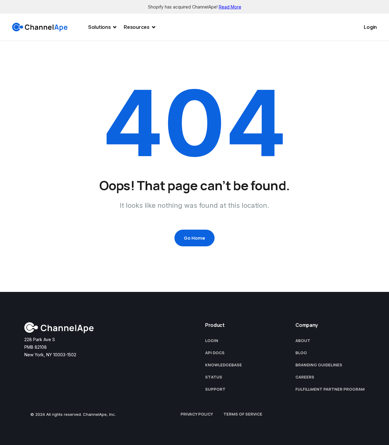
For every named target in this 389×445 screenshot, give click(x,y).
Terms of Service (242, 414)
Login (370, 27)
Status (213, 377)
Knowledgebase (223, 365)
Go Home (194, 238)
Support (215, 389)
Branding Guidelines (318, 365)
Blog (301, 352)
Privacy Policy (197, 414)
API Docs (215, 352)
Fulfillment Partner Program (330, 389)
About (302, 340)
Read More (230, 6)
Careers (304, 377)
